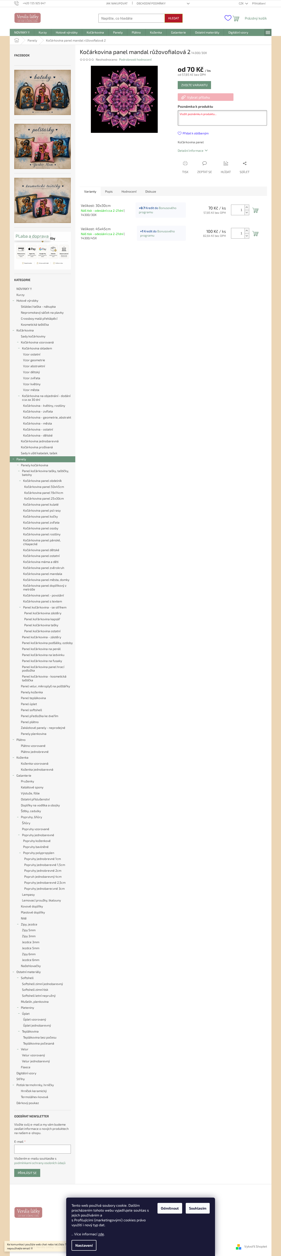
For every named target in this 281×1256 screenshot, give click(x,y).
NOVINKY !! (24, 289)
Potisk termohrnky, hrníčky (35, 1085)
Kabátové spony (32, 787)
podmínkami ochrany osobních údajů (40, 1163)
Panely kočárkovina (34, 465)
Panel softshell (31, 710)
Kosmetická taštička (35, 324)
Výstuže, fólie (30, 793)
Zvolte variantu (194, 85)
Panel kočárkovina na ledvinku (43, 655)
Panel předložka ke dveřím (39, 716)
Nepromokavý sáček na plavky (42, 312)
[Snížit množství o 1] (247, 212)
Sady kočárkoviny (33, 336)
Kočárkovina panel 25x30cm (44, 498)
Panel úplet (29, 704)
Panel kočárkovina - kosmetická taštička (44, 678)
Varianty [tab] (90, 191)
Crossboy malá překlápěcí (39, 318)
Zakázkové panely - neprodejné (43, 728)
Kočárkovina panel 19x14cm (43, 492)
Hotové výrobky (27, 300)
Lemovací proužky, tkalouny (41, 900)
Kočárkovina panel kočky (40, 516)
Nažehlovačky (31, 966)
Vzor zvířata (31, 378)
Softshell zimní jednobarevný (42, 984)
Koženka (22, 757)
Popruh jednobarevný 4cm (43, 876)
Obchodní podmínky (151, 3)
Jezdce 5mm (30, 948)
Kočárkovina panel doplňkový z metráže (44, 587)
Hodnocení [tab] (129, 191)
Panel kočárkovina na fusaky (42, 661)
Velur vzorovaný (33, 1055)
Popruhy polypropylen (38, 853)
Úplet (26, 1013)
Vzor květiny (31, 384)
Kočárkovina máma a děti (40, 562)
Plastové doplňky (33, 912)
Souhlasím (197, 1208)
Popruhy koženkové (37, 841)
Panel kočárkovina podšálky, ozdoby (47, 643)
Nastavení (84, 1245)
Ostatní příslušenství (35, 799)
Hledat (173, 18)
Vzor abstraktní (34, 366)
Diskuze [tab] (150, 191)
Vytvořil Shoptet (255, 1246)
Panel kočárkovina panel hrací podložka (43, 668)
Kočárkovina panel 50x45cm (44, 486)
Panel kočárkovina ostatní (42, 631)
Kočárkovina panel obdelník (42, 480)
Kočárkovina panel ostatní (41, 556)
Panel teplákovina (33, 698)
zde (101, 1234)
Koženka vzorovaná (34, 763)
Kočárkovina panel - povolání (43, 595)
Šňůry (26, 823)
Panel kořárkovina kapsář (42, 619)
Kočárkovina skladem (37, 348)
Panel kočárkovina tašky (41, 625)
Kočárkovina (25, 330)
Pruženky (27, 781)
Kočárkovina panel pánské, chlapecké (42, 542)
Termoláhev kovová (34, 1097)
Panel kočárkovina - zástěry (41, 637)
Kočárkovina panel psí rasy (42, 510)
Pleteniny (27, 1007)
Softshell (27, 978)
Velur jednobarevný (36, 1061)
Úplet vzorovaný (34, 1019)
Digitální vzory (26, 1073)
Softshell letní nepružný (39, 995)
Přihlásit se (27, 1173)
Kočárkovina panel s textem (42, 601)
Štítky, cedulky (31, 811)
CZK (241, 3)
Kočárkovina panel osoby (40, 528)
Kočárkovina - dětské (38, 435)
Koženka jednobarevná (37, 769)
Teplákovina (30, 1031)
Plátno (21, 740)
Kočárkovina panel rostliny (41, 534)
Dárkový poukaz (27, 1103)
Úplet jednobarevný (37, 1025)
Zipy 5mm (29, 930)
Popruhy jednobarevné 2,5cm (45, 882)
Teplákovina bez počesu (39, 1037)
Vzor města (31, 390)
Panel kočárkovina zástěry (42, 613)
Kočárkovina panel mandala (42, 574)
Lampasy (28, 894)
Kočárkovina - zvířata (38, 411)
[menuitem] (22, 32)
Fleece (25, 1067)
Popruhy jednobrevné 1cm (42, 859)
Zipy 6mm (29, 954)
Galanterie (23, 775)
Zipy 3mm (29, 936)
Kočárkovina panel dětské (41, 550)
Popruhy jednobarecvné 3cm (44, 888)
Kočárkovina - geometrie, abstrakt (47, 417)
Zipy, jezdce (29, 924)
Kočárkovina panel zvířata (41, 522)
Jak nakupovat (117, 3)
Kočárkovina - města (37, 423)
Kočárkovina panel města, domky (46, 580)
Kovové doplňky (32, 906)
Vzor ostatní (31, 354)
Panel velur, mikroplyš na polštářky (45, 686)
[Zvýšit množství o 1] (247, 207)
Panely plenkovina (33, 734)
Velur (24, 1049)
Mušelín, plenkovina (35, 1001)
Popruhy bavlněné (36, 847)
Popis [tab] (109, 191)
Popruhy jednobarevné (38, 835)
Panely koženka (32, 692)
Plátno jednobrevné (35, 752)
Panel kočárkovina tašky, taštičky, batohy (45, 472)
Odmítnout (170, 1208)
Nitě (24, 918)
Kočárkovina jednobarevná (40, 441)
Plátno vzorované (33, 746)
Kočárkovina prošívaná (37, 447)
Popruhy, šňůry (31, 817)
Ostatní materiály (28, 972)
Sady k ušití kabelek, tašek (39, 453)
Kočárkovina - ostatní (38, 429)
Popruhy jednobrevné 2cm (42, 870)
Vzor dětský (31, 372)
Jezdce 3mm (30, 942)
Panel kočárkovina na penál (41, 649)
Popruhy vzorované (35, 829)
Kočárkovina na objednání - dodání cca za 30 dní (46, 397)
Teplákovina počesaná (38, 1043)
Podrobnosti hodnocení (135, 59)
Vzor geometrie (34, 360)
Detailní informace (190, 150)
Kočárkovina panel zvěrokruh (43, 568)
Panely (21, 459)
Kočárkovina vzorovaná (37, 342)
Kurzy (20, 295)
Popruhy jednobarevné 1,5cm (44, 865)
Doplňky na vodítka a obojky (40, 805)
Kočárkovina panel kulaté (41, 504)
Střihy (20, 1079)
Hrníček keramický (34, 1091)
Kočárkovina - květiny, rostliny (44, 405)
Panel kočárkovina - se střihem (44, 607)
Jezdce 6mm (30, 960)
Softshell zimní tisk (35, 989)
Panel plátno (30, 722)
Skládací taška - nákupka (38, 306)
